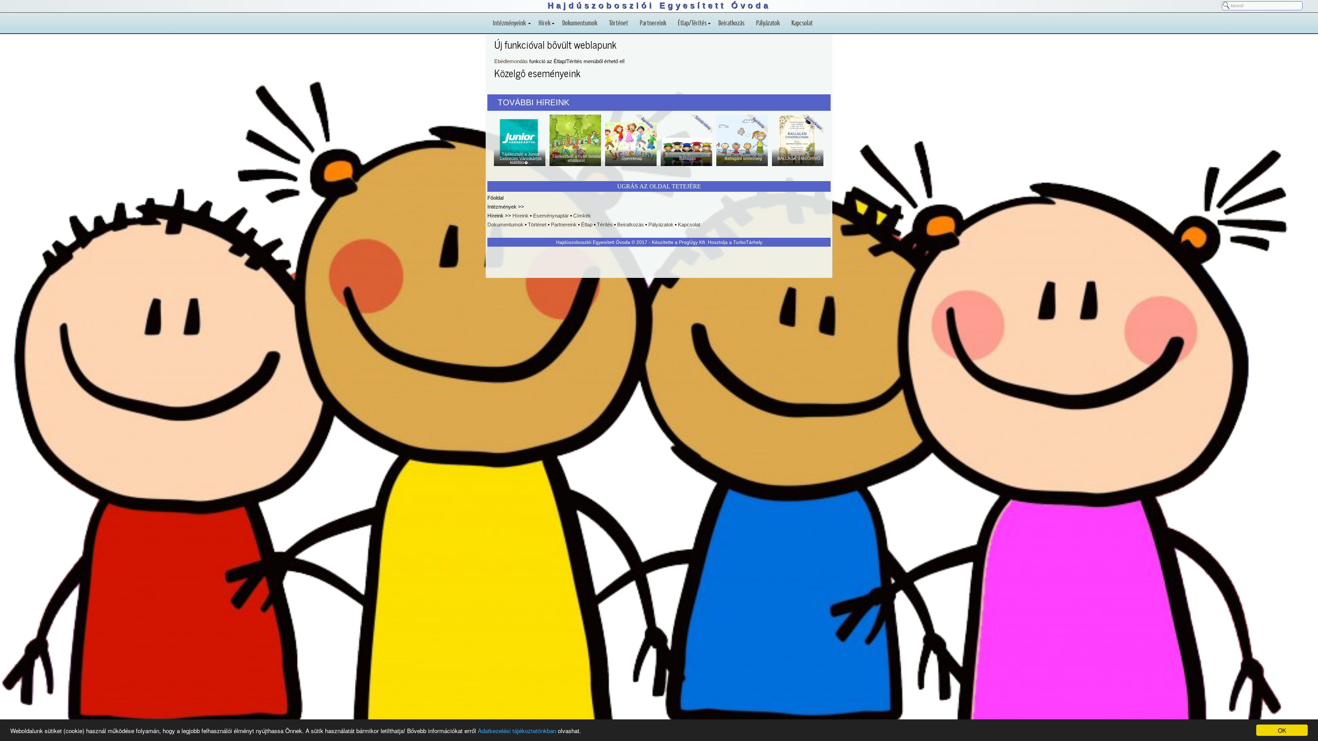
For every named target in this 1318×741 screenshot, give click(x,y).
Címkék (582, 216)
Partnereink (653, 23)
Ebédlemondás (511, 61)
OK (1282, 730)
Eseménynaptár (551, 216)
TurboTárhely (747, 242)
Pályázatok (768, 23)
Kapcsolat (802, 23)
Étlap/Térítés (692, 23)
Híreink (520, 216)
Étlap (586, 224)
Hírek (545, 23)
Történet (618, 23)
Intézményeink (510, 23)
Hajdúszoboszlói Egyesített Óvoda (659, 5)
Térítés (605, 224)
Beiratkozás (731, 23)
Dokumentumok (579, 23)
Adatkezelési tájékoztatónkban (517, 730)
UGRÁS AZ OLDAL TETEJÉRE (659, 186)
